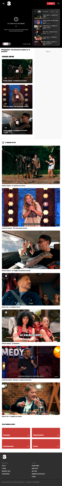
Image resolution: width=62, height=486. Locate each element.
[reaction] (7, 44)
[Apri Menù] (4, 4)
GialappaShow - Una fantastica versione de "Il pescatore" (15, 51)
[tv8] (9, 3)
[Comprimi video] (35, 11)
